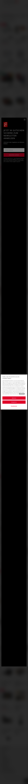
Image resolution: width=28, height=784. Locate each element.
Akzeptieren (14, 402)
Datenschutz (21, 393)
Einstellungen (14, 406)
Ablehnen (14, 398)
